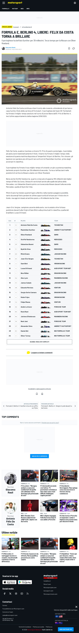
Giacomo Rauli (10, 47)
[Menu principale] (3, 3)
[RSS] (28, 594)
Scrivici (4, 605)
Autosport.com (48, 591)
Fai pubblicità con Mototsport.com (13, 609)
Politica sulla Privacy (52, 627)
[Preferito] (69, 48)
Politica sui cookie (38, 627)
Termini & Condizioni (25, 627)
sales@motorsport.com (9, 615)
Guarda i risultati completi (39, 342)
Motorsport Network (34, 630)
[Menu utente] (75, 3)
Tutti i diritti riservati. (49, 630)
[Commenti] (74, 48)
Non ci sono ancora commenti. (39, 423)
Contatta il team (7, 612)
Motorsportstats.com (50, 594)
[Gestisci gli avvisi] (42, 394)
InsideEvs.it (47, 581)
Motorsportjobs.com (50, 587)
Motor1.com (47, 584)
